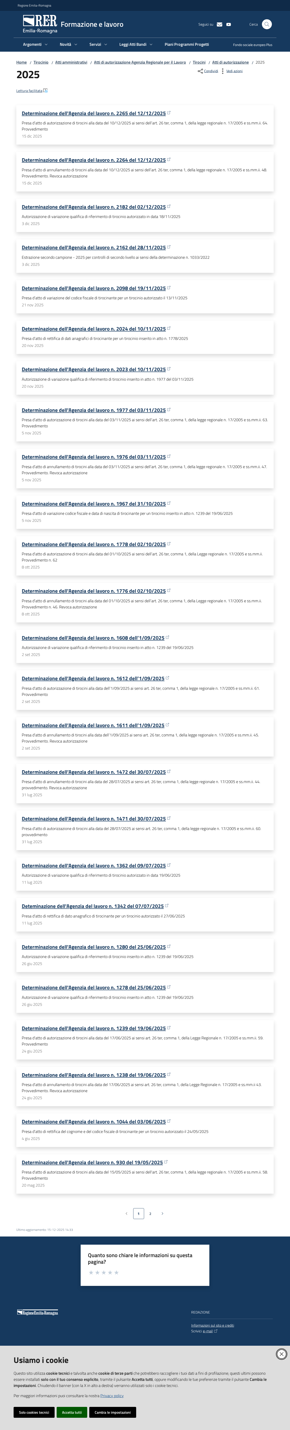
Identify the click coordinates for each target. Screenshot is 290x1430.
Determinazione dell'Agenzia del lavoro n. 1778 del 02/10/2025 (94, 544)
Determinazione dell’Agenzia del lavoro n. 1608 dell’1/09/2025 (93, 637)
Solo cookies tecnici (34, 1412)
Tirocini (199, 62)
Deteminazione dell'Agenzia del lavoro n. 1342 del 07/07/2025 (93, 906)
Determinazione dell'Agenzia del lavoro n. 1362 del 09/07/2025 (94, 865)
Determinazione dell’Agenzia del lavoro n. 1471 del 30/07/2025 (94, 818)
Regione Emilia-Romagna (34, 5)
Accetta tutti (72, 1412)
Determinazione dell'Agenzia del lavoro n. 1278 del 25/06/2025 (94, 987)
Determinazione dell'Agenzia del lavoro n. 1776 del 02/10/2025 (94, 590)
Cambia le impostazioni (113, 1412)
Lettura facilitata (29, 90)
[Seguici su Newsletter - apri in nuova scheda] (217, 24)
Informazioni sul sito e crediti (212, 1325)
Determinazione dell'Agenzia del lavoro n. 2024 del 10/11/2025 (94, 328)
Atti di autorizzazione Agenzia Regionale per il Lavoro (140, 62)
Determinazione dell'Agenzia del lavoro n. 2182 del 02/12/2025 (94, 206)
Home (21, 62)
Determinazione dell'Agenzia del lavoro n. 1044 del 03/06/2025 (94, 1121)
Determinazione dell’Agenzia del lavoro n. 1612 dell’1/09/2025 (93, 678)
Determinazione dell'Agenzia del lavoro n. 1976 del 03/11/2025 (94, 456)
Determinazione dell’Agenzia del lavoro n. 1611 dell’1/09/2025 (93, 725)
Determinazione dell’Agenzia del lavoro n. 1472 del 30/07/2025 (94, 771)
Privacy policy (112, 1396)
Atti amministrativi (71, 62)
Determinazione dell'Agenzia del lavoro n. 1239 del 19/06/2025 (94, 1028)
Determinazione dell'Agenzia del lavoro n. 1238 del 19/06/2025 (94, 1074)
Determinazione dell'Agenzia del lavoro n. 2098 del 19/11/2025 (94, 288)
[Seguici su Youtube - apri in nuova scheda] (226, 24)
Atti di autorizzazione (230, 62)
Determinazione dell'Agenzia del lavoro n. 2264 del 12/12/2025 (94, 159)
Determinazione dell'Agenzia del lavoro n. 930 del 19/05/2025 (92, 1162)
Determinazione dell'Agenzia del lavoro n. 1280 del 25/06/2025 (94, 946)
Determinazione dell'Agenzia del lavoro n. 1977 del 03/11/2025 (94, 410)
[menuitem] (250, 45)
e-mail (208, 1331)
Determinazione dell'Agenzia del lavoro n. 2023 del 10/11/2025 (94, 369)
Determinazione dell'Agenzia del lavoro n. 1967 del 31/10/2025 (94, 503)
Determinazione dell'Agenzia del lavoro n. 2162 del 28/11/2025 (94, 247)
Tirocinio (41, 62)
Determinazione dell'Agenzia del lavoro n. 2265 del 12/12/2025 (94, 113)
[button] (266, 24)
